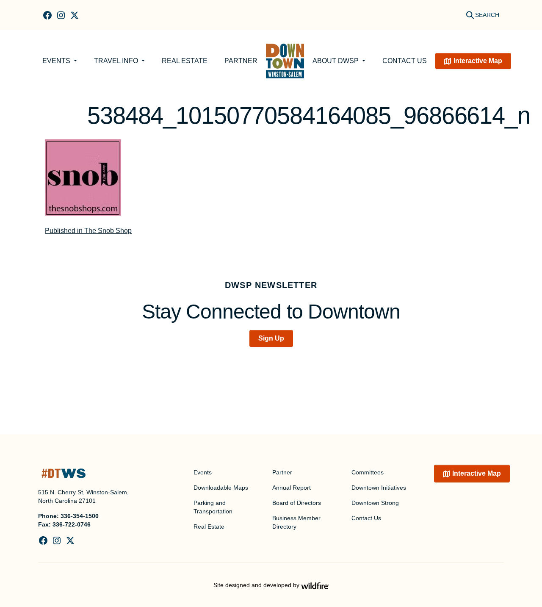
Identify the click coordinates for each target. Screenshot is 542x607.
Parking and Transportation (213, 507)
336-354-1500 (80, 516)
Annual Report (291, 487)
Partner (240, 60)
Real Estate (184, 60)
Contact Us (404, 60)
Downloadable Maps (221, 487)
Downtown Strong (375, 502)
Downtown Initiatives (378, 487)
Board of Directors (296, 502)
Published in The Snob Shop (88, 230)
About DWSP (336, 60)
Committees (367, 472)
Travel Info (117, 60)
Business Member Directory (296, 522)
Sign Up (271, 338)
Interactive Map (478, 60)
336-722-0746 (72, 524)
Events (57, 60)
